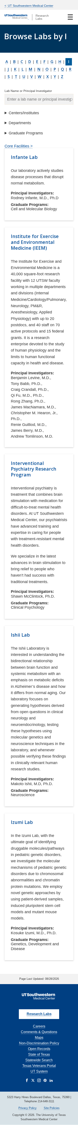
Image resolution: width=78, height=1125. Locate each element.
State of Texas (39, 1054)
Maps (39, 1037)
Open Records (39, 1049)
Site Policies (52, 1108)
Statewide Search (39, 1060)
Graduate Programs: (30, 204)
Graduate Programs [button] (26, 133)
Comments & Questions (39, 1032)
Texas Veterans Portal (39, 1066)
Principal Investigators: (32, 193)
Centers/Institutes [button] (24, 113)
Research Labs (39, 1014)
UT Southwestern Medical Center (30, 5)
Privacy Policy (27, 1108)
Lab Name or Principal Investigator (28, 90)
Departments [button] (20, 123)
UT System (39, 1071)
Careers (39, 1026)
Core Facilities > (19, 146)
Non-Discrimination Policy (39, 1043)
